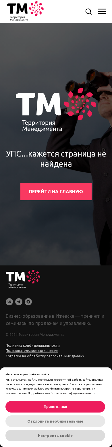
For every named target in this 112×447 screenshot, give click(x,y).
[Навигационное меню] (102, 11)
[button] (88, 11)
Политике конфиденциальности (73, 393)
